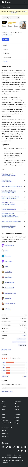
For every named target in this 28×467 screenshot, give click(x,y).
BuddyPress (6, 436)
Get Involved (18, 414)
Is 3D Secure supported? (9, 209)
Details (5, 45)
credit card (19, 338)
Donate (18, 420)
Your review (5, 376)
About (3, 401)
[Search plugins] (18, 17)
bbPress (5, 433)
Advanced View (6, 349)
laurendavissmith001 (10, 293)
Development (7, 57)
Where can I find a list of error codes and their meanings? (10, 197)
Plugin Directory (6, 7)
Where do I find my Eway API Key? (12, 186)
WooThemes (8, 261)
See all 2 (24, 335)
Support (5, 61)
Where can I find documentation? (11, 221)
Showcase (18, 401)
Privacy (4, 409)
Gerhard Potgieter (10, 303)
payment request (22, 342)
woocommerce (22, 345)
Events (17, 417)
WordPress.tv (6, 423)
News (3, 404)
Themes (17, 404)
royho (6, 266)
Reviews (5, 49)
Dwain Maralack (9, 288)
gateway (15, 342)
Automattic (8, 256)
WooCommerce (8, 35)
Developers (5, 420)
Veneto (7, 443)
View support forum (7, 391)
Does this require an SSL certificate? (7, 180)
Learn (3, 414)
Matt (4, 431)
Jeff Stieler (8, 309)
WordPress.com (7, 428)
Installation (6, 53)
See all (24, 376)
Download (5, 39)
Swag (17, 423)
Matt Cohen (8, 277)
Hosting (4, 407)
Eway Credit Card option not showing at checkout (9, 191)
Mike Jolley (8, 298)
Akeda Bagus (8, 272)
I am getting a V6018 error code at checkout (8, 203)
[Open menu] (25, 2)
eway (6, 250)
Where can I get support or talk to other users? (8, 226)
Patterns (17, 409)
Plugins (17, 407)
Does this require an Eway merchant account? (9, 174)
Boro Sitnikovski (9, 282)
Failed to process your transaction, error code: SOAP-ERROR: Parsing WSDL (10, 215)
